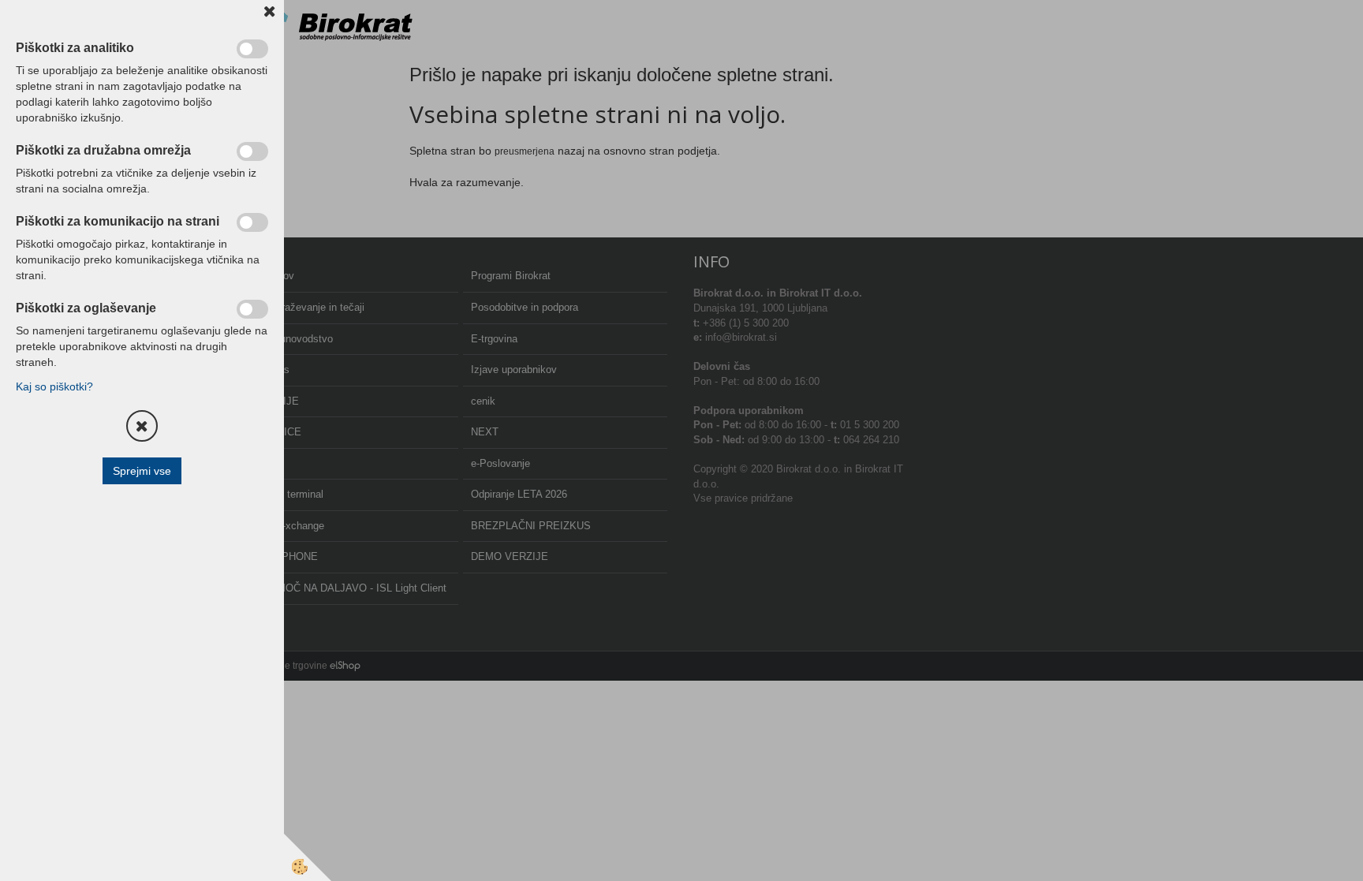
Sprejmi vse (142, 471)
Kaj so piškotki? (54, 386)
